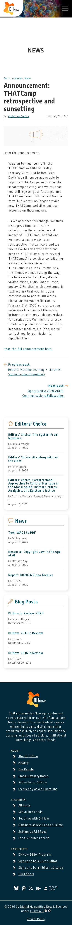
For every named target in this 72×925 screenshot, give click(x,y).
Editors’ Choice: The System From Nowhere (33, 436)
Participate (19, 848)
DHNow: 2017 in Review (25, 633)
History (23, 762)
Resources (18, 799)
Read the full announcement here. (28, 349)
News (28, 78)
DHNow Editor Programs (35, 854)
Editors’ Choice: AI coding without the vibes (33, 459)
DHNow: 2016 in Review (25, 653)
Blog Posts (26, 601)
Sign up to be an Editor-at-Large (40, 867)
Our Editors (26, 874)
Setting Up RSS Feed (32, 831)
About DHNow (28, 756)
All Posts (24, 805)
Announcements (13, 78)
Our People (26, 769)
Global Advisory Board (33, 776)
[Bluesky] (16, 889)
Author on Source (18, 116)
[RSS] (31, 889)
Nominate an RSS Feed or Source (40, 825)
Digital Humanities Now (36, 906)
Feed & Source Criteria (33, 838)
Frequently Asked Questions (37, 789)
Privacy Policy (36, 919)
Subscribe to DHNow (32, 782)
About (15, 750)
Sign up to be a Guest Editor (37, 861)
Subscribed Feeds (30, 812)
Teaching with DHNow (33, 818)
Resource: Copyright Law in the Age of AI (34, 553)
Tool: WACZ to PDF (22, 532)
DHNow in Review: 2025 (25, 613)
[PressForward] (39, 889)
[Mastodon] (24, 889)
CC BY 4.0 (37, 911)
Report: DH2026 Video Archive (30, 575)
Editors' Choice (31, 424)
